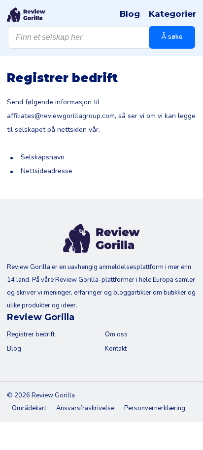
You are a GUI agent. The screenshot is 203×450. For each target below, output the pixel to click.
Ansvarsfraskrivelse (85, 408)
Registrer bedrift (31, 334)
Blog (130, 14)
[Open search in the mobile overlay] (101, 37)
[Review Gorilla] (26, 14)
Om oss (116, 334)
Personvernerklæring (154, 408)
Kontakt (116, 348)
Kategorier (172, 14)
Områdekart (29, 408)
